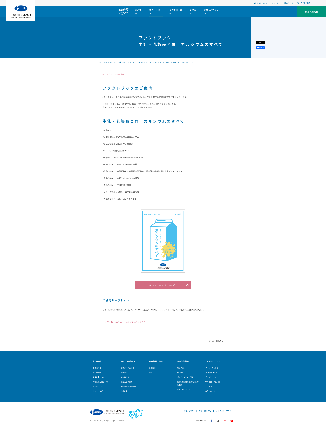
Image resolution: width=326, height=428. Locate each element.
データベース (182, 372)
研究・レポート (155, 12)
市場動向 (124, 391)
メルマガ (208, 386)
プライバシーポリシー (224, 411)
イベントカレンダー (212, 368)
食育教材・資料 (175, 12)
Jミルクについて (260, 3)
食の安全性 (97, 372)
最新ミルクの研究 (127, 368)
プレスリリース (211, 377)
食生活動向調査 (126, 382)
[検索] (322, 3)
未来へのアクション (212, 12)
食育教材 (152, 368)
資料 (150, 372)
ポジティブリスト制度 (185, 377)
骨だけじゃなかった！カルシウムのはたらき (125, 322)
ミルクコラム (98, 386)
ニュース (275, 3)
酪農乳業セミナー (183, 389)
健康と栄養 (97, 368)
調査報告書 (125, 377)
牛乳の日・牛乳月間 (212, 382)
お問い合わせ (288, 3)
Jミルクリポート (211, 372)
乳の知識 (138, 12)
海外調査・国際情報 (128, 386)
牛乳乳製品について (100, 382)
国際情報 (193, 12)
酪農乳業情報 (183, 361)
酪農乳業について (99, 377)
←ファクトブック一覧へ (113, 74)
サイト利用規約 (205, 411)
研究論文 (124, 372)
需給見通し (181, 368)
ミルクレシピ (98, 391)
